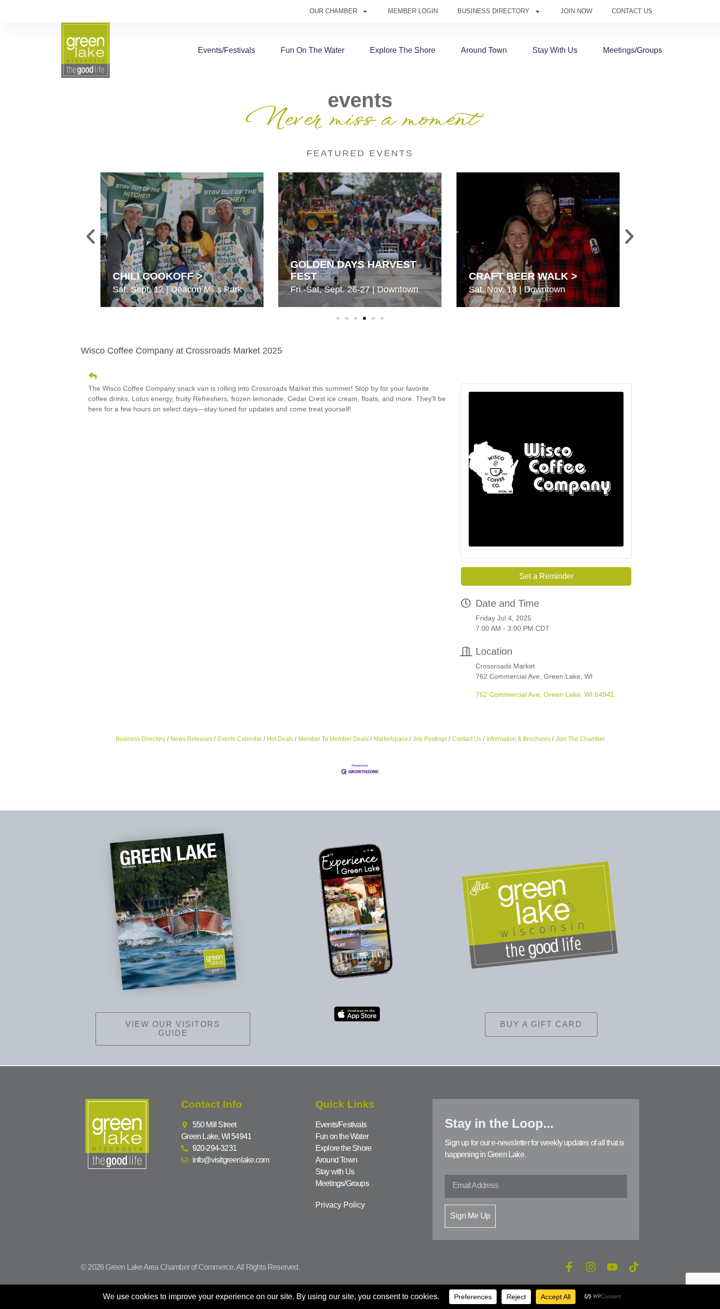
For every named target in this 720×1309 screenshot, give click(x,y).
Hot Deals (280, 739)
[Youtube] (612, 1266)
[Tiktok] (633, 1266)
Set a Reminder (546, 576)
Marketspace (391, 739)
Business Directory (493, 11)
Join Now (576, 11)
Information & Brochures (518, 739)
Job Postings (430, 739)
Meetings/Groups (632, 50)
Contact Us (632, 11)
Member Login (413, 11)
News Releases (191, 739)
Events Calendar (239, 739)
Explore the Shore (402, 50)
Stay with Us (554, 50)
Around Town (484, 50)
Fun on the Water (312, 50)
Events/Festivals (226, 50)
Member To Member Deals (333, 739)
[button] (90, 236)
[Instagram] (590, 1266)
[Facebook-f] (569, 1266)
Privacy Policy (340, 1205)
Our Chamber (333, 11)
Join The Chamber (580, 739)
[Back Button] (93, 376)
